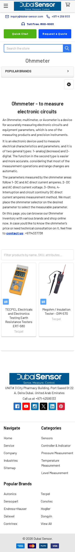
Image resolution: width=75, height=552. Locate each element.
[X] (43, 406)
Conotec (47, 501)
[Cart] (68, 5)
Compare (6, 302)
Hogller (45, 509)
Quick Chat (20, 33)
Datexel (9, 516)
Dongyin (46, 516)
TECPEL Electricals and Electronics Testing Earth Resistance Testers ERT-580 (18, 317)
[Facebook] (17, 406)
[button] (69, 84)
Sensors (47, 438)
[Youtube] (26, 406)
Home (8, 438)
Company (10, 453)
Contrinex (10, 523)
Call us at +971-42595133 (39, 398)
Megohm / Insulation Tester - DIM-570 (56, 311)
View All (46, 523)
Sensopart (11, 501)
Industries (11, 460)
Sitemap (10, 468)
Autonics (10, 494)
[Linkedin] (52, 406)
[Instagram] (35, 406)
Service (9, 445)
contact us (14, 233)
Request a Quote (54, 33)
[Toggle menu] (5, 5)
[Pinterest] (61, 406)
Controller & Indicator (56, 445)
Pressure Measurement (57, 453)
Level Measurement (54, 473)
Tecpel (45, 494)
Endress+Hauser (15, 509)
